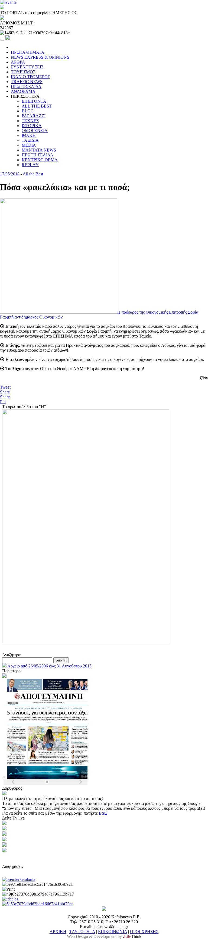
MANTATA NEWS (39, 150)
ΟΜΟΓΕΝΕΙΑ (35, 130)
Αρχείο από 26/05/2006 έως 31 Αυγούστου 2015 (49, 666)
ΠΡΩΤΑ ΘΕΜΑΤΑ (27, 52)
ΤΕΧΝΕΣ (30, 120)
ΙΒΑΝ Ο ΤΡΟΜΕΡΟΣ (30, 76)
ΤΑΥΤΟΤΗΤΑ (82, 931)
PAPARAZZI (34, 116)
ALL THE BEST (37, 106)
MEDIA (29, 145)
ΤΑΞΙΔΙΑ (30, 140)
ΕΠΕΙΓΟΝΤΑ (34, 101)
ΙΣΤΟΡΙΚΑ (32, 125)
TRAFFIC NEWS (27, 81)
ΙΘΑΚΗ (29, 135)
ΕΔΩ (103, 813)
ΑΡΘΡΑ (18, 62)
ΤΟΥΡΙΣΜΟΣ (23, 72)
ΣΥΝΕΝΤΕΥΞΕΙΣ (27, 67)
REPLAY (30, 164)
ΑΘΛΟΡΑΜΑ (23, 91)
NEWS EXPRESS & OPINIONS (40, 57)
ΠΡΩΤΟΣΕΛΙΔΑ (26, 86)
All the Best (33, 174)
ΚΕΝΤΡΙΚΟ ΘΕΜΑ (40, 159)
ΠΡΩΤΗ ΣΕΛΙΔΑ (37, 155)
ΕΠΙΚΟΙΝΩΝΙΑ (112, 931)
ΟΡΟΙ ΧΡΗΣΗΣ (144, 931)
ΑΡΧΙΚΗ (58, 931)
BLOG (28, 111)
